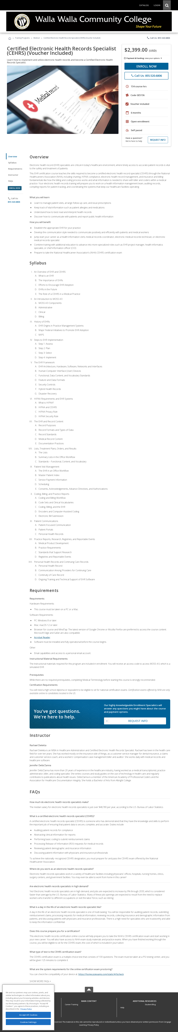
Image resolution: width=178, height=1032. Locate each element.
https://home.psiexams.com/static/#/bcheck (101, 974)
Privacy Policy (93, 1025)
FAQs (10, 181)
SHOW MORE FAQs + (40, 981)
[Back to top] (89, 1000)
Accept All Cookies (28, 1015)
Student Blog (150, 1004)
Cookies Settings (28, 1022)
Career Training (71, 1004)
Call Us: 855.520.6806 (158, 37)
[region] (28, 1007)
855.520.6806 (14, 202)
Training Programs (22, 38)
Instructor (13, 175)
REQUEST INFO (158, 139)
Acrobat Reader (42, 637)
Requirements (15, 168)
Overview (12, 156)
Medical (37, 38)
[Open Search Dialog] (167, 5)
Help (122, 1007)
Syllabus (12, 162)
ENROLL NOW (146, 66)
